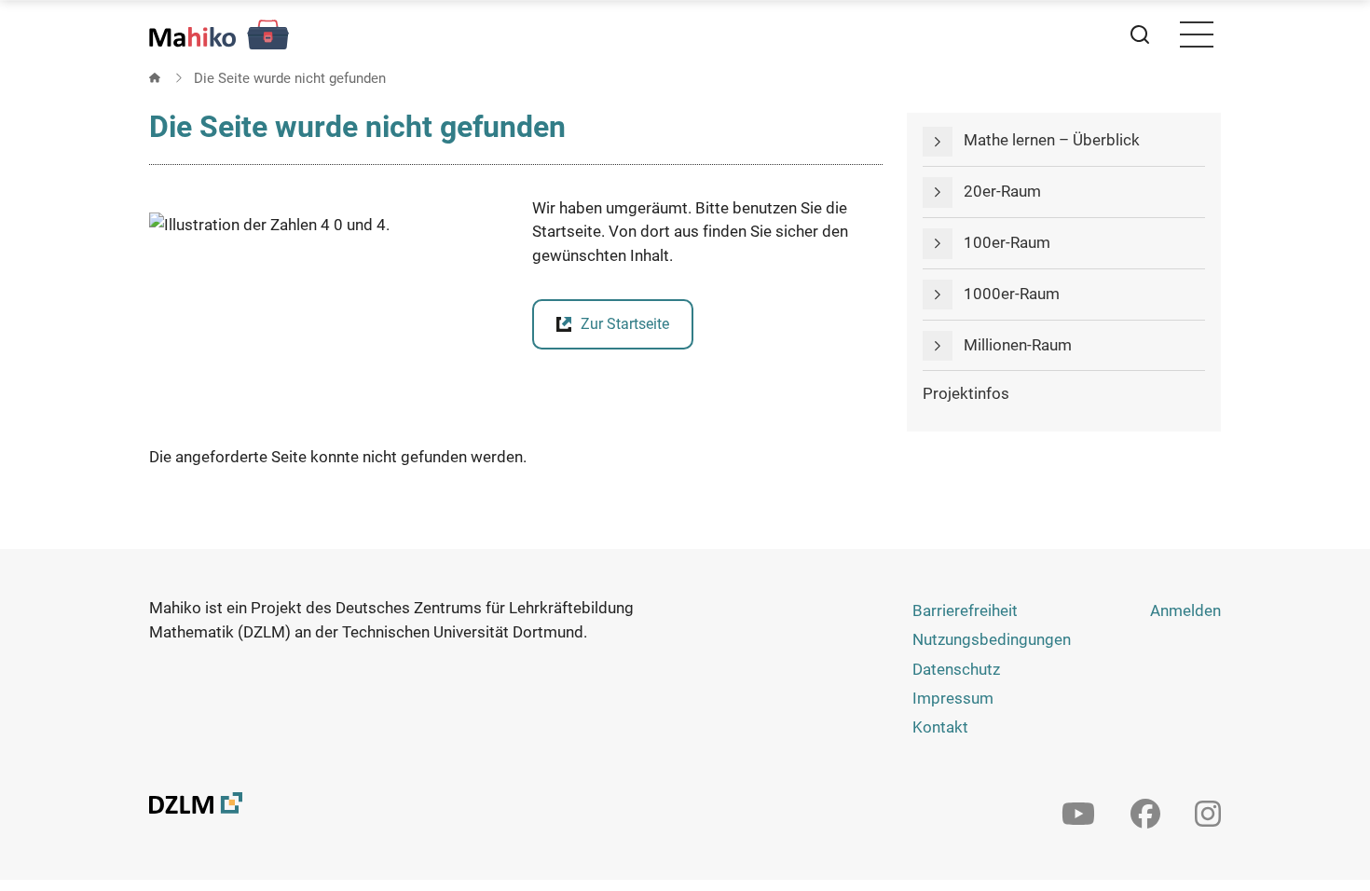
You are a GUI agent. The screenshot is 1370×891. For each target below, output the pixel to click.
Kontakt (940, 727)
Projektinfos (966, 393)
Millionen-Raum (1018, 345)
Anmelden (1185, 610)
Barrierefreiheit (965, 610)
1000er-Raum (1012, 293)
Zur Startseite (625, 324)
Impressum (952, 698)
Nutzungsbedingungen (991, 639)
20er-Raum (1002, 191)
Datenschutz (956, 669)
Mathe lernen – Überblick (1052, 139)
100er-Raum (1007, 242)
